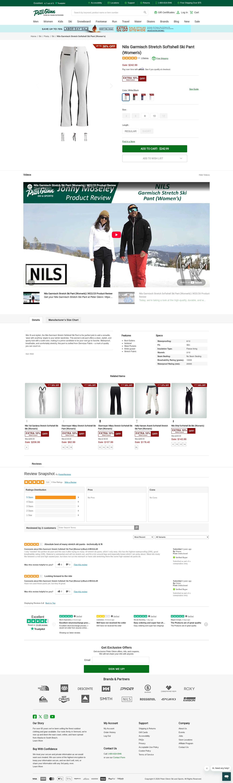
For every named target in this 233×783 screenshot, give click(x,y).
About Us (183, 728)
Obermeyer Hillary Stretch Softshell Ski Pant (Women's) (79, 427)
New (186, 21)
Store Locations (185, 740)
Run (114, 21)
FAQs (141, 740)
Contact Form (119, 757)
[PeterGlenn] (48, 12)
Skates (151, 21)
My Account (109, 728)
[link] (116, 28)
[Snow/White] (136, 421)
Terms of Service (146, 754)
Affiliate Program (186, 743)
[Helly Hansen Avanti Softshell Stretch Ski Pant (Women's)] (152, 400)
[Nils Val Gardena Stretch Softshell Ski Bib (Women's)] (42, 400)
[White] (26, 421)
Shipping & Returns (147, 728)
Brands (164, 21)
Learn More (38, 741)
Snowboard (84, 21)
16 (67, 447)
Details (36, 320)
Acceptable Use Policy (149, 747)
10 (177, 444)
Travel (125, 21)
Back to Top (50, 603)
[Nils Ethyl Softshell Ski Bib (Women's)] (189, 400)
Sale (197, 21)
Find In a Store (128, 141)
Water (138, 21)
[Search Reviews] (136, 527)
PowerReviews (64, 474)
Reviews (37, 463)
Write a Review (70, 482)
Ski (70, 21)
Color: (130, 90)
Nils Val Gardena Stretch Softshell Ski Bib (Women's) (41, 427)
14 (63, 447)
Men (35, 21)
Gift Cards (143, 732)
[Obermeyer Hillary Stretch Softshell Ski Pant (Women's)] (79, 400)
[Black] (100, 421)
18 (71, 447)
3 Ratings (145, 58)
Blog (176, 21)
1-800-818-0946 (114, 754)
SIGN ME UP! (116, 668)
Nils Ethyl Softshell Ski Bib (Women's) (187, 426)
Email (88, 660)
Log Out (107, 736)
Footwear (101, 21)
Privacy (142, 743)
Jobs (181, 736)
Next (111, 86)
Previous (37, 86)
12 (100, 447)
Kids (60, 21)
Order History (110, 732)
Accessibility (144, 736)
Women (48, 21)
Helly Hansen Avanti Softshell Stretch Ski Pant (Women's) (151, 427)
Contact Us (184, 747)
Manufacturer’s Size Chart (63, 320)
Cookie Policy (145, 751)
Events (182, 732)
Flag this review (80, 565)
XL (137, 447)
